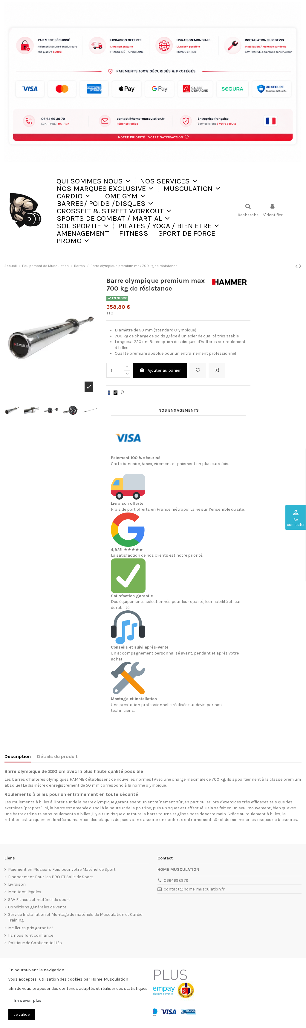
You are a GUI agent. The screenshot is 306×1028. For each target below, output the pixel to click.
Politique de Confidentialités (35, 942)
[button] (168, 181)
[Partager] (109, 392)
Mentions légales (24, 891)
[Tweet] (115, 392)
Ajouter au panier (164, 370)
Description (17, 756)
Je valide (22, 1014)
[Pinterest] (122, 392)
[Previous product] (297, 266)
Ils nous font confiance (30, 935)
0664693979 (176, 880)
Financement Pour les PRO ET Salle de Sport (50, 876)
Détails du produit (57, 756)
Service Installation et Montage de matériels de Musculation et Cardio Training (75, 917)
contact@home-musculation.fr (194, 889)
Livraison (17, 884)
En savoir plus (28, 1000)
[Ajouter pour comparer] (217, 370)
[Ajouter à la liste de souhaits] (197, 370)
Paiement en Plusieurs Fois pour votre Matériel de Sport (62, 869)
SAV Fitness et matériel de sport (39, 899)
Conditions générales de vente (37, 907)
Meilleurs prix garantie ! (30, 927)
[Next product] (300, 266)
